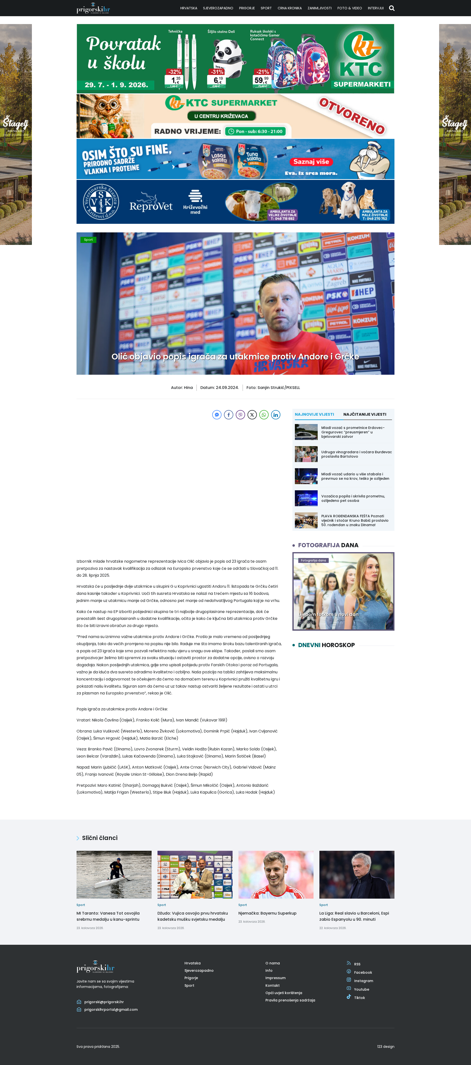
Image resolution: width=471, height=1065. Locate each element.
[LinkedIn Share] (275, 414)
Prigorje (247, 8)
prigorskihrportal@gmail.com (111, 1009)
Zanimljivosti (320, 8)
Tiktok (359, 997)
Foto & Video (350, 8)
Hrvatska (188, 8)
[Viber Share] (240, 414)
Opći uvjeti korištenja (283, 992)
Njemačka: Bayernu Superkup (267, 913)
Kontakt (272, 985)
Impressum (275, 977)
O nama (272, 963)
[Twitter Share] (252, 414)
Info (269, 970)
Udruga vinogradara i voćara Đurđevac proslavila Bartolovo (356, 454)
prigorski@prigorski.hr (104, 1001)
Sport (266, 8)
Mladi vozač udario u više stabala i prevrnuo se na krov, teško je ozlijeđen (355, 476)
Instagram (363, 980)
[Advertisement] (179, 455)
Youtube (361, 989)
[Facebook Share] (228, 414)
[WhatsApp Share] (264, 414)
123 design (385, 1046)
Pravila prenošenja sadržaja (290, 1000)
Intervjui (376, 8)
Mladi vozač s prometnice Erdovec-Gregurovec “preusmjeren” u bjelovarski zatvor (353, 432)
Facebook (363, 972)
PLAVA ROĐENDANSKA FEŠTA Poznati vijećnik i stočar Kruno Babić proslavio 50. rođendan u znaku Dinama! (355, 520)
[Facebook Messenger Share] (217, 414)
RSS (357, 964)
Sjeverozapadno (218, 8)
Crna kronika (290, 8)
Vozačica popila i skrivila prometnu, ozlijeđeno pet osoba (353, 498)
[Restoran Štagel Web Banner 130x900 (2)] (16, 243)
